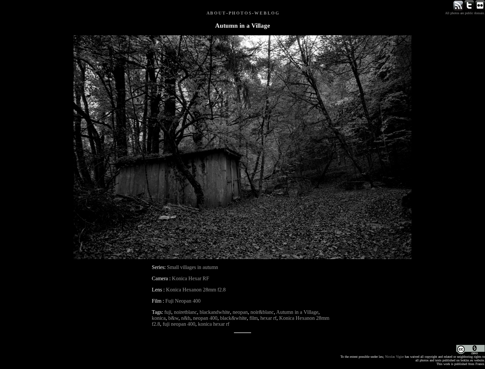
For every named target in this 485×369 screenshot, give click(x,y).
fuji (167, 312)
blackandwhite (215, 312)
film (253, 318)
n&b (185, 318)
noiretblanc (185, 312)
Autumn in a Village (297, 312)
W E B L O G (266, 13)
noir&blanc (262, 312)
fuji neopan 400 (179, 324)
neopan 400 (205, 318)
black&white (233, 318)
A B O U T (216, 13)
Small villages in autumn (192, 267)
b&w (173, 318)
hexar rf (268, 318)
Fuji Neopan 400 (183, 301)
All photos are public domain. (465, 13)
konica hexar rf (213, 324)
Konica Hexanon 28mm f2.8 (196, 289)
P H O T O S (240, 13)
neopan (240, 312)
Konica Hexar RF (190, 278)
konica (159, 318)
